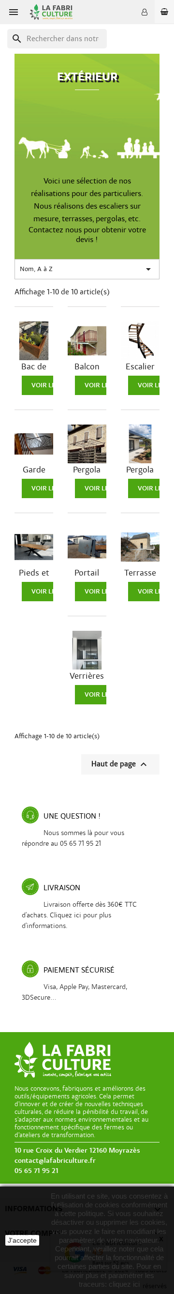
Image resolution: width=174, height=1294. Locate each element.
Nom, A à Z (87, 269)
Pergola (87, 470)
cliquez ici (124, 1284)
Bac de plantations (33, 367)
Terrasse (140, 573)
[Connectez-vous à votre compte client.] (144, 12)
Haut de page (120, 764)
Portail (86, 573)
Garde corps (34, 470)
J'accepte (22, 1240)
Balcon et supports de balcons (87, 367)
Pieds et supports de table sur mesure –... (34, 573)
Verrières (87, 676)
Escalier (140, 367)
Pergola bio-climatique (140, 470)
